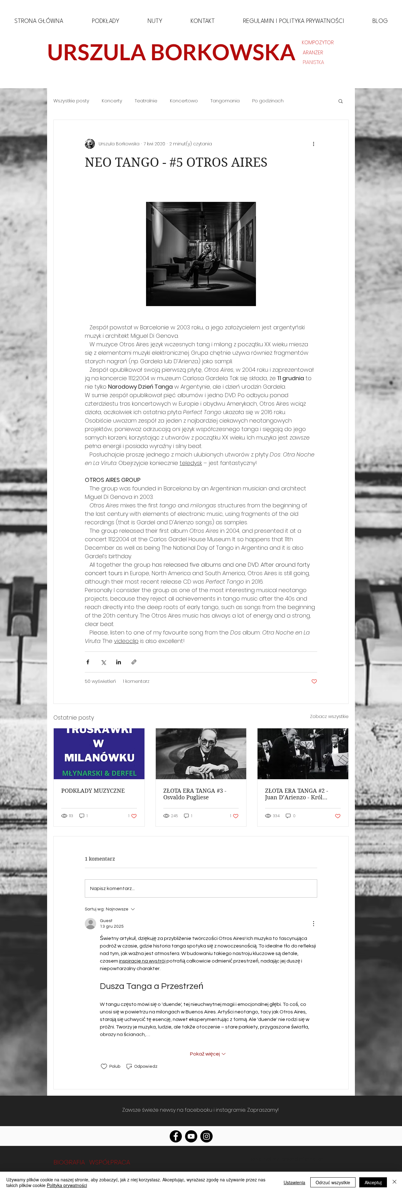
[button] (341, 100)
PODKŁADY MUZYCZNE (93, 790)
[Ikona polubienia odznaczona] (104, 1066)
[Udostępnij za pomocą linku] (134, 662)
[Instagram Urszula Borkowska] (206, 1136)
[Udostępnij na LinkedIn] (119, 662)
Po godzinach (268, 101)
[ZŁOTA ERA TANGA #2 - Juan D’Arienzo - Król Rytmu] (303, 753)
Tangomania (225, 101)
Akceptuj (373, 1182)
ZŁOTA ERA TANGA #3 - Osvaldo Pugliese (194, 794)
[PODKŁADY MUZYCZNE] (99, 753)
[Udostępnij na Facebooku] (88, 662)
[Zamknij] (394, 1182)
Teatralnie (146, 101)
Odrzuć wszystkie (333, 1182)
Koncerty (112, 101)
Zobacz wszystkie (329, 716)
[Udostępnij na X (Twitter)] (103, 662)
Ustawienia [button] (294, 1182)
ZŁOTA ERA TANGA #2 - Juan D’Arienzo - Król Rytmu (296, 794)
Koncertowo (184, 101)
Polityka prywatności (67, 1185)
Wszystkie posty (71, 101)
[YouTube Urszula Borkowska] (191, 1136)
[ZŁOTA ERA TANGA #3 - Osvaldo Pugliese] (201, 753)
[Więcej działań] (313, 144)
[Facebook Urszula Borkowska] (176, 1136)
